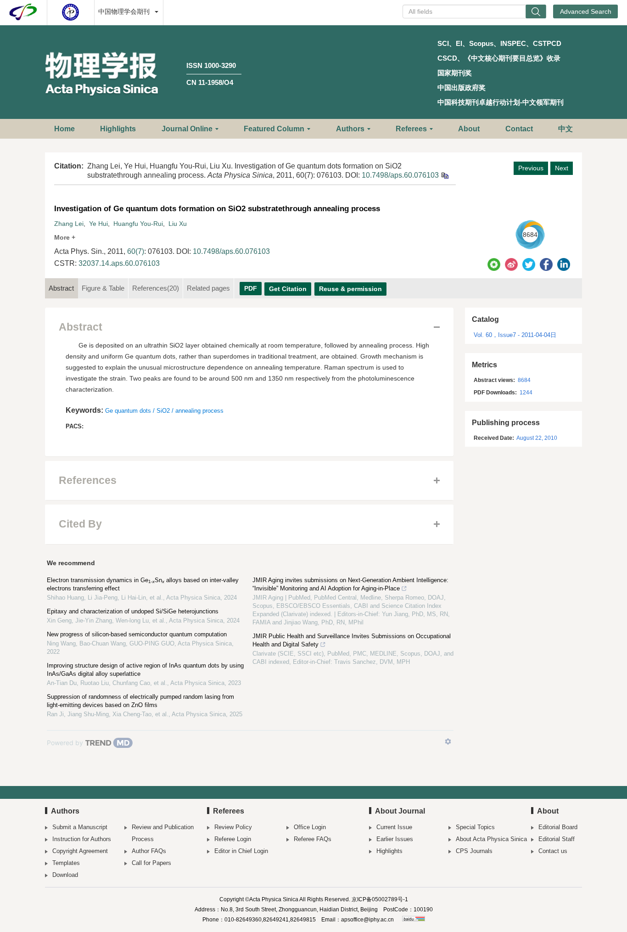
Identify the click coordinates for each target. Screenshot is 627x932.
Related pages (208, 288)
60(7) (135, 251)
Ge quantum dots (128, 410)
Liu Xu (177, 223)
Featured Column (274, 129)
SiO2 (163, 410)
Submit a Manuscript (79, 827)
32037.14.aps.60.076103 (119, 263)
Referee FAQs (312, 839)
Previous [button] (530, 168)
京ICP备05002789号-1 (380, 899)
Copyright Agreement (80, 851)
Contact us (552, 851)
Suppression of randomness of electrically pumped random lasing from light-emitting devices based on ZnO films (140, 700)
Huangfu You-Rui (138, 223)
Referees (411, 129)
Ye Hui (98, 223)
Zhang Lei (69, 223)
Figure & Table (103, 288)
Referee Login (232, 839)
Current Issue (394, 827)
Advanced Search (585, 11)
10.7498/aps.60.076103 (400, 175)
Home (64, 129)
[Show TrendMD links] (448, 741)
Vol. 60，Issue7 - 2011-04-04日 (515, 334)
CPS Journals (474, 851)
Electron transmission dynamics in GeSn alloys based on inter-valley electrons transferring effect (143, 584)
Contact (519, 129)
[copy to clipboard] (444, 175)
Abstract (61, 288)
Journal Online (187, 129)
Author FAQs (149, 851)
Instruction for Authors (81, 839)
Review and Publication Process (163, 833)
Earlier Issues (394, 839)
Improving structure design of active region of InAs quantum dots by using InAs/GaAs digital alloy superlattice (145, 669)
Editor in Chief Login (241, 851)
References (155, 288)
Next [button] (561, 168)
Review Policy (233, 827)
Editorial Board (557, 827)
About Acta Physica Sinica (491, 839)
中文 (565, 129)
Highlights (118, 129)
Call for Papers (151, 862)
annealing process (199, 410)
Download (65, 874)
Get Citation (288, 288)
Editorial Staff (556, 839)
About (469, 129)
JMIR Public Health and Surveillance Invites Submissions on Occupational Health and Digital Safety (351, 640)
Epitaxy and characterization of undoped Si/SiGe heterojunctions (132, 611)
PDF (250, 288)
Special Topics (475, 827)
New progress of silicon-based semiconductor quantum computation (137, 634)
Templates (66, 862)
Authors (350, 129)
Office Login (310, 827)
